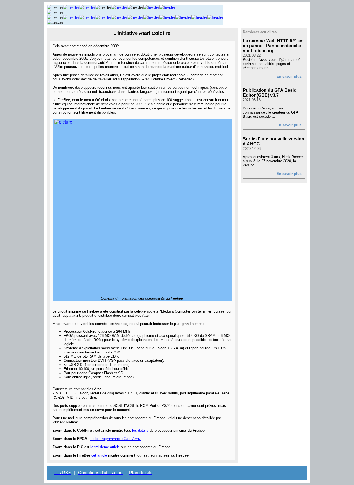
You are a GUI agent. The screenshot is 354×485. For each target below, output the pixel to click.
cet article (99, 455)
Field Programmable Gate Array (115, 439)
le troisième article (105, 447)
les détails (141, 430)
